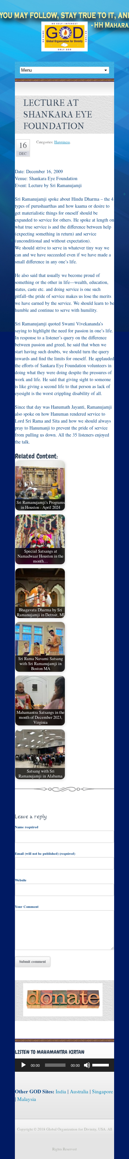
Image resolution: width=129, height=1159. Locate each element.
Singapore (102, 1091)
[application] (64, 1065)
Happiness (62, 141)
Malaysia (26, 1099)
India (61, 1091)
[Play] (23, 1065)
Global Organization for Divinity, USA (64, 41)
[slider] (101, 1064)
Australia (79, 1091)
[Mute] (87, 1065)
